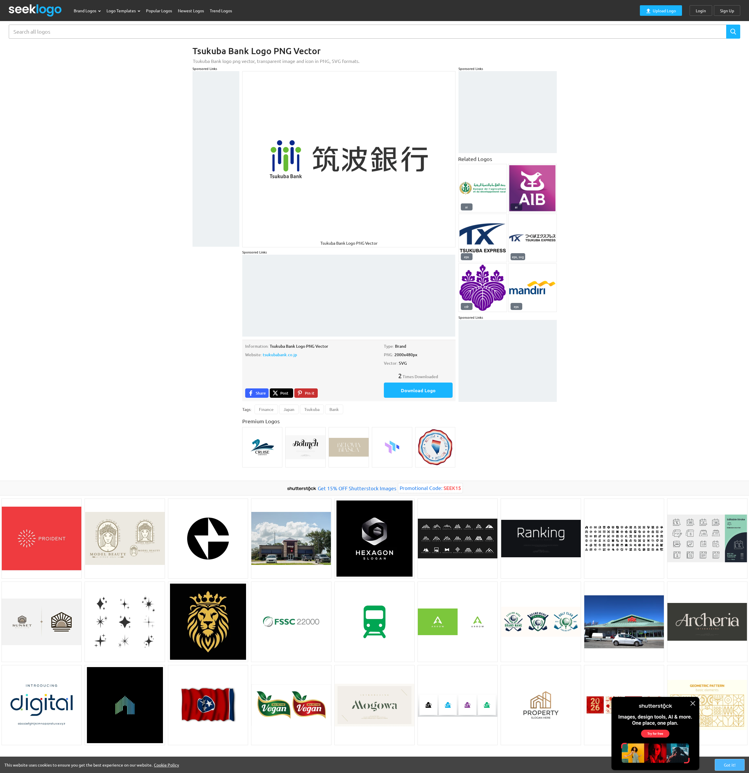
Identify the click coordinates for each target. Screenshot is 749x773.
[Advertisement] (216, 159)
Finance (266, 409)
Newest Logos (191, 10)
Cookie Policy (166, 764)
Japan (289, 409)
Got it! (730, 764)
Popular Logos (159, 10)
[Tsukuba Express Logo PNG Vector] (482, 238)
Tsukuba (311, 409)
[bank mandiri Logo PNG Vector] (532, 287)
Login (701, 10)
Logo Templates (121, 10)
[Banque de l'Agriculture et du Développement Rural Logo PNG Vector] (482, 188)
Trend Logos (221, 10)
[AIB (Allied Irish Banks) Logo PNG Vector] (532, 188)
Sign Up (727, 10)
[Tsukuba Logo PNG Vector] (482, 287)
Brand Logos (85, 10)
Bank (334, 409)
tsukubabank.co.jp (280, 354)
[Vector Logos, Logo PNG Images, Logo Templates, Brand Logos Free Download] (35, 10)
